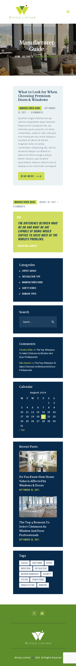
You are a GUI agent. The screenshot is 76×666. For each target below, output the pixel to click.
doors (49, 562)
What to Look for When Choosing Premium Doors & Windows (37, 96)
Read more (27, 176)
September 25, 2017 (29, 489)
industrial (26, 568)
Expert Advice (29, 270)
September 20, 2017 (29, 539)
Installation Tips (31, 276)
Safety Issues (29, 288)
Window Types (29, 293)
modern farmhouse (30, 573)
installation (40, 568)
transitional (38, 579)
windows (43, 585)
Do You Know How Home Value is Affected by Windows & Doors (36, 481)
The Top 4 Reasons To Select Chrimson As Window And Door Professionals (37, 353)
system (24, 579)
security (47, 573)
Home (17, 56)
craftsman (37, 562)
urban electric (28, 585)
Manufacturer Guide (30, 108)
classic (24, 562)
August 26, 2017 (47, 202)
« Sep (22, 429)
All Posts (27, 56)
